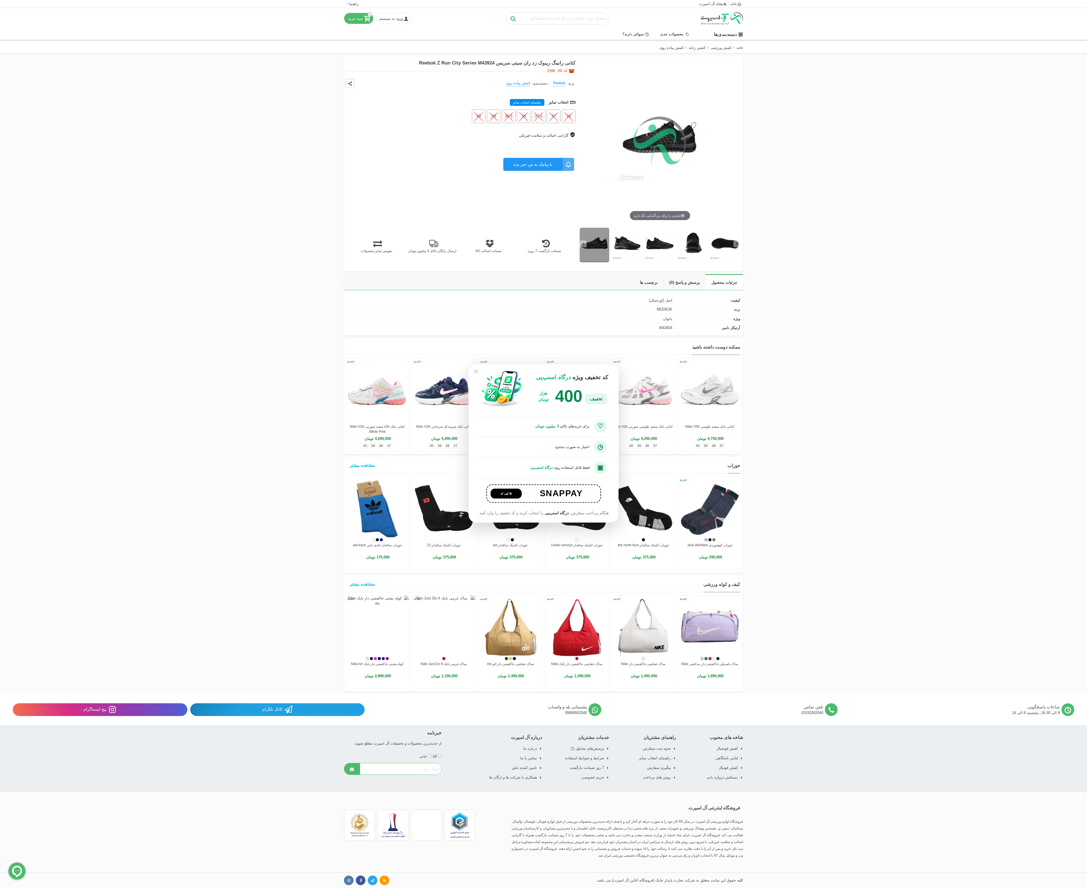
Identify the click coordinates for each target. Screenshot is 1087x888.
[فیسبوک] (360, 880)
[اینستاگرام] (349, 880)
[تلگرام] (372, 880)
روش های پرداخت (657, 777)
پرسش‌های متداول (589, 748)
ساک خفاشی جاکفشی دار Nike (643, 664)
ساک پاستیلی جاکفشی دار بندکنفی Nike (709, 664)
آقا (435, 756)
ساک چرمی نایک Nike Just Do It (444, 664)
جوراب (733, 465)
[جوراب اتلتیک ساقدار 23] (443, 508)
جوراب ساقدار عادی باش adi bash (377, 545)
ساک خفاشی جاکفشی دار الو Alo (510, 664)
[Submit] (352, 769)
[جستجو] (513, 18)
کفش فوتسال (727, 748)
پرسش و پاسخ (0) (684, 282)
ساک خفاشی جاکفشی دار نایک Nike (576, 664)
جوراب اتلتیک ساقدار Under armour (577, 545)
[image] (594, 245)
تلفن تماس (813, 706)
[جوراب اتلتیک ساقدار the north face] (643, 508)
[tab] (724, 282)
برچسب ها (649, 282)
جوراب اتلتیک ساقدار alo (510, 545)
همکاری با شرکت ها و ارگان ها (513, 777)
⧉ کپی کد (506, 493)
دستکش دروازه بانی (722, 777)
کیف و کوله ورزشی (721, 584)
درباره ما (530, 748)
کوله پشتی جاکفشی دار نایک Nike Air (377, 664)
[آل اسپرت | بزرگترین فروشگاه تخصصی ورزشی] (722, 18)
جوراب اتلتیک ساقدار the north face (643, 545)
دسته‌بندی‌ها (725, 34)
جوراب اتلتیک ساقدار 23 (444, 545)
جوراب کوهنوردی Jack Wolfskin (710, 545)
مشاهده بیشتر (362, 465)
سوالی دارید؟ (633, 34)
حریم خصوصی (592, 777)
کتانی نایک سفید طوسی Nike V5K (709, 427)
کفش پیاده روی (518, 83)
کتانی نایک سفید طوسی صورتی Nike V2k (643, 427)
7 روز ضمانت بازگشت (587, 768)
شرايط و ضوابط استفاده (584, 758)
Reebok (559, 83)
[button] (352, 4)
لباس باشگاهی (726, 758)
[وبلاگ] (384, 880)
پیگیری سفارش (659, 768)
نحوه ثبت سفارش (657, 748)
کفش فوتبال (728, 768)
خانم (424, 756)
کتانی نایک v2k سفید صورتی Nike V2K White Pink (377, 429)
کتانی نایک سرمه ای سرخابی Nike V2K (444, 427)
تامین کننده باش (524, 768)
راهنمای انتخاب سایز (527, 102)
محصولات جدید (672, 34)
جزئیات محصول (724, 282)
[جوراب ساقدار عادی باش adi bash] (377, 508)
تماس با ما (528, 758)
